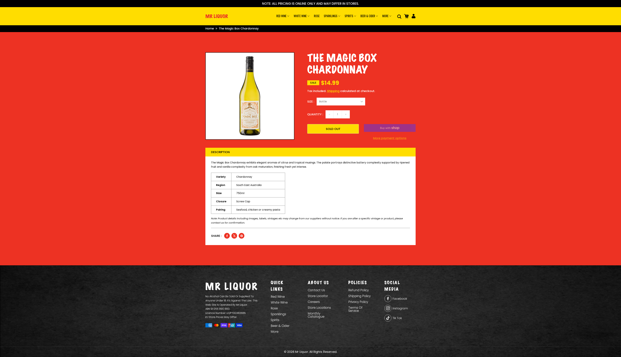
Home (209, 28)
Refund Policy (358, 290)
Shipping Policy (359, 296)
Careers (314, 302)
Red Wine (281, 16)
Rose (317, 16)
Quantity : (315, 114)
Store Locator (318, 296)
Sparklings (331, 16)
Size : (310, 101)
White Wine (300, 16)
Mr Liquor (301, 352)
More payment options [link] (389, 138)
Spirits (349, 16)
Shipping (333, 91)
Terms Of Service (355, 309)
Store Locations (319, 307)
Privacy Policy (358, 302)
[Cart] (406, 16)
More (385, 16)
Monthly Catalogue (316, 315)
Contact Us (316, 290)
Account (413, 16)
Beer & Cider (368, 16)
